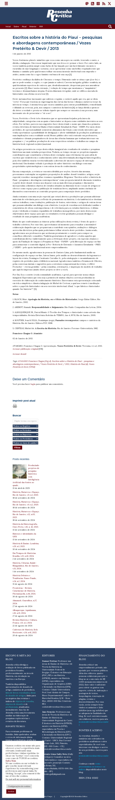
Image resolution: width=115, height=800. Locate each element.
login (33, 384)
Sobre (16, 26)
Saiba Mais (11, 760)
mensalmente (12, 709)
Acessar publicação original (25, 349)
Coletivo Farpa (46, 796)
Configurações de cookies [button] (19, 786)
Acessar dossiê (20, 354)
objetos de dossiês (14, 704)
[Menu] (6, 3)
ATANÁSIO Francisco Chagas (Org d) (34, 361)
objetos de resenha (24, 701)
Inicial (8, 26)
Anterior (32, 26)
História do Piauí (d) (79, 364)
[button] (87, 3)
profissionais (12, 707)
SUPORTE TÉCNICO (15, 726)
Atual (24, 26)
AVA (41, 26)
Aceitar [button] (11, 791)
